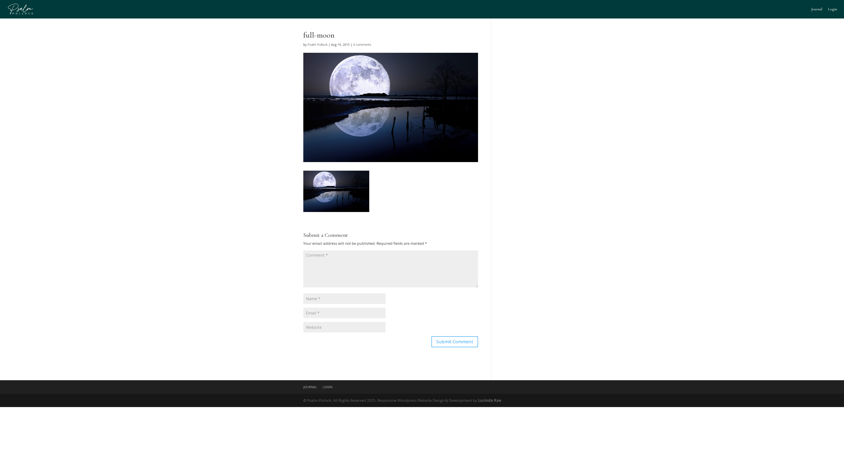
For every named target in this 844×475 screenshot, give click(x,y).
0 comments (362, 44)
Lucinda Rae (489, 400)
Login (832, 9)
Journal (816, 9)
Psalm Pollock (317, 44)
